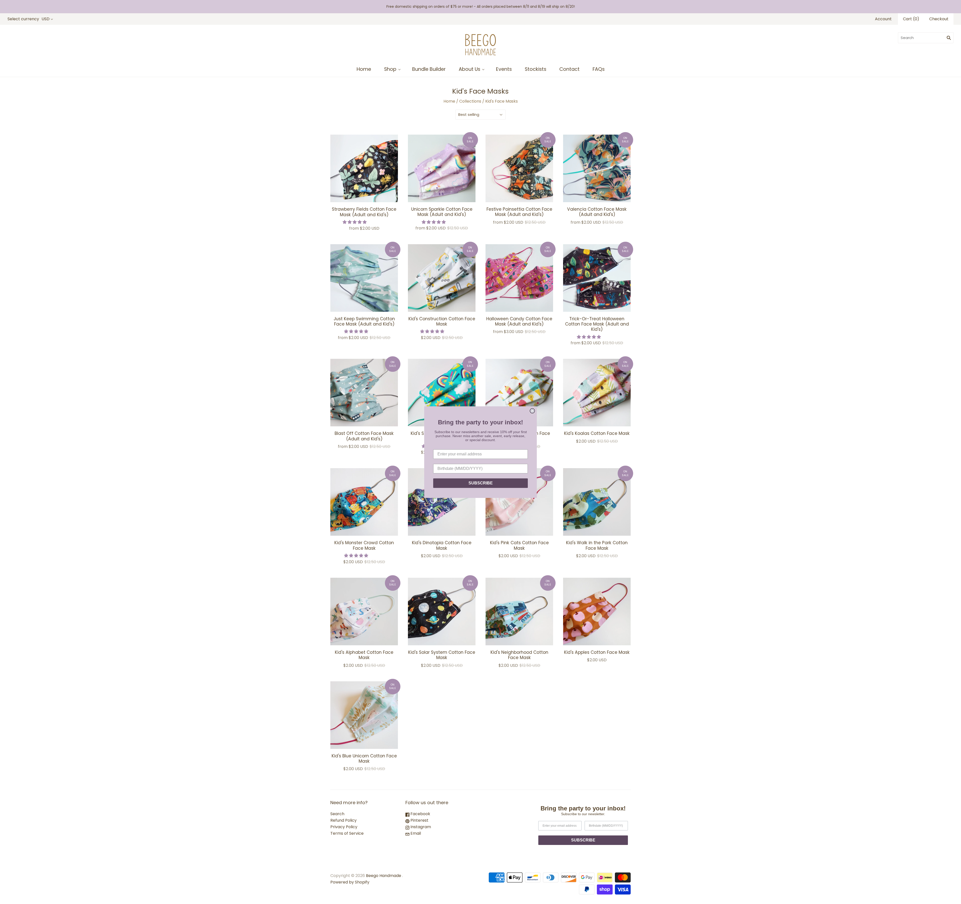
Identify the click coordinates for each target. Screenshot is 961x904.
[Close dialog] (532, 410)
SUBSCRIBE (480, 483)
